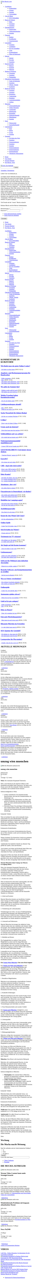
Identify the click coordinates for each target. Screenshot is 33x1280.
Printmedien (12, 77)
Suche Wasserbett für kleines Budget (14, 413)
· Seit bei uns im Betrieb (7, 575)
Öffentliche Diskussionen (16, 153)
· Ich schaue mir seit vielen (8, 462)
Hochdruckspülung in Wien (22, 1219)
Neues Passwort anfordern (11, 215)
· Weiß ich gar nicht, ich (7, 409)
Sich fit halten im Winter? (10, 530)
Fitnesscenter (12, 123)
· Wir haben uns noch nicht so (9, 392)
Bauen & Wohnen (10, 20)
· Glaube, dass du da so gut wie (9, 643)
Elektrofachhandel (14, 115)
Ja (3, 1150)
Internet (7, 56)
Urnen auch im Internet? (10, 427)
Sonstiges (11, 25)
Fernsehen (12, 73)
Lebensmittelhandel (14, 106)
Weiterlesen (4, 1198)
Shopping (7, 104)
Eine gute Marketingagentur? (11, 617)
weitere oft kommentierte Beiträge (10, 1245)
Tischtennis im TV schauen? (11, 537)
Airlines (11, 102)
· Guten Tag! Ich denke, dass (9, 526)
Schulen (11, 10)
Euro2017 (4, 459)
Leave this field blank (7, 1157)
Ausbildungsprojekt (8, 509)
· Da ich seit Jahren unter (8, 401)
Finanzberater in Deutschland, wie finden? (16, 491)
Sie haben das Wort (14, 138)
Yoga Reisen (13, 725)
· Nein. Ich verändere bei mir (9, 613)
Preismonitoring (13, 151)
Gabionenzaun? (6, 552)
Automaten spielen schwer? (10, 594)
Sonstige (11, 12)
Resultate (6, 1162)
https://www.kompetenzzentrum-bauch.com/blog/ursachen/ (10, 744)
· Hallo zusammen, (6, 378)
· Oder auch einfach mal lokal (9, 496)
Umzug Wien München (10, 962)
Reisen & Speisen (10, 88)
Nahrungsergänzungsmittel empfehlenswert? (10, 442)
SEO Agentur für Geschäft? (11, 631)
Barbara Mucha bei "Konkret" (9, 1274)
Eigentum (12, 23)
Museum (11, 69)
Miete (10, 22)
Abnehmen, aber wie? (8, 484)
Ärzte (10, 50)
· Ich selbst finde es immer (8, 488)
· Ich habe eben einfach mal (8, 557)
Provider (11, 60)
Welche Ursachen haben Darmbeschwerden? (9, 396)
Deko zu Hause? (6, 610)
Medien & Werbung (10, 71)
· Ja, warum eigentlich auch (8, 479)
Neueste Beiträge (9, 160)
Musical (11, 65)
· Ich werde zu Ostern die (8, 584)
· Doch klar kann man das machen (10, 430)
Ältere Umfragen (9, 1160)
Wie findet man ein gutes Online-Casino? (15, 366)
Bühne (11, 130)
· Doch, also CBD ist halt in (8, 469)
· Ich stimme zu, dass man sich (9, 634)
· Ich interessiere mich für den (9, 636)
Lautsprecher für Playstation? (11, 639)
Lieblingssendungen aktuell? (11, 404)
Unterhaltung (8, 127)
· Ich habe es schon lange (8, 369)
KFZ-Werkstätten (14, 18)
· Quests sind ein (5, 533)
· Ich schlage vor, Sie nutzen (8, 540)
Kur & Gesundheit (14, 48)
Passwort (4, 210)
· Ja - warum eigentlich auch (8, 481)
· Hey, (2, 380)
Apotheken (12, 46)
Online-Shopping (14, 107)
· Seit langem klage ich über (8, 471)
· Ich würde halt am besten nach (9, 437)
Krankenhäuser (13, 52)
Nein (4, 1152)
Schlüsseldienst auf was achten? (12, 434)
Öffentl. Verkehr (13, 85)
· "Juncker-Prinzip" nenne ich (9, 455)
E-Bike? (4, 420)
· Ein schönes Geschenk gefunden (10, 582)
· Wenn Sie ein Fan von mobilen (10, 597)
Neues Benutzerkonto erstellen (12, 214)
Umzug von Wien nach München (13, 965)
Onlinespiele (5, 587)
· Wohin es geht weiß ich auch (9, 390)
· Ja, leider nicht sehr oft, (7, 541)
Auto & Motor (9, 16)
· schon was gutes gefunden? (9, 555)
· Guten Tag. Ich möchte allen (9, 590)
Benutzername (5, 208)
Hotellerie (12, 98)
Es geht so (6, 1153)
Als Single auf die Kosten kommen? (13, 545)
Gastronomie (12, 96)
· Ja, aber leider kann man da (9, 627)
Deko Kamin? (6, 474)
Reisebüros (12, 94)
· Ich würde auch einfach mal (9, 495)
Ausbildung (8, 6)
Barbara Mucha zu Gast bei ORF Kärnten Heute (14, 1269)
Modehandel (12, 111)
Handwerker (12, 29)
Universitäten (13, 14)
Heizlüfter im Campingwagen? (12, 500)
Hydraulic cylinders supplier (10, 688)
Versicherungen (13, 41)
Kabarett (11, 67)
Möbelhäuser (12, 117)
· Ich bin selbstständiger (7, 519)
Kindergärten (12, 8)
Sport (6, 121)
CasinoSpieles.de (9, 661)
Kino (10, 128)
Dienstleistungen (9, 27)
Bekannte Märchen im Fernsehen (13, 624)
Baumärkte (12, 113)
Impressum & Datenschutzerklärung (15, 1277)
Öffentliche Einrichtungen (12, 79)
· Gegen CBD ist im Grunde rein (10, 446)
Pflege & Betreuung (14, 54)
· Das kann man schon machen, (9, 503)
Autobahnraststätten (14, 100)
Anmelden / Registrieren (7, 170)
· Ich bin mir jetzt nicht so (8, 505)
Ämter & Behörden (14, 81)
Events (11, 132)
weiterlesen (4, 668)
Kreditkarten (12, 39)
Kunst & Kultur (9, 64)
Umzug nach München (10, 1010)
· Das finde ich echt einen (8, 512)
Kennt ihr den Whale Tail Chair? (13, 516)
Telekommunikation (14, 31)
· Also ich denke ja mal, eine (8, 548)
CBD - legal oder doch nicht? (11, 466)
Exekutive (12, 86)
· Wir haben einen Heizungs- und (10, 381)
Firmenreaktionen (14, 142)
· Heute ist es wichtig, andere (9, 566)
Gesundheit (8, 43)
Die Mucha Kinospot (6, 1264)
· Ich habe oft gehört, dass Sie (9, 478)
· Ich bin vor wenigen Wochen (9, 416)
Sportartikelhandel (14, 125)
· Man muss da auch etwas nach (9, 620)
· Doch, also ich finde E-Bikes (9, 423)
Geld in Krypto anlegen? (10, 601)
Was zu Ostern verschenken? (11, 579)
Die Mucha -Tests (10, 162)
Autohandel (12, 109)
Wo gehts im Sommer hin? (10, 387)
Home (6, 157)
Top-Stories (8, 159)
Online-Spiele (5, 523)
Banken (11, 37)
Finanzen (7, 35)
